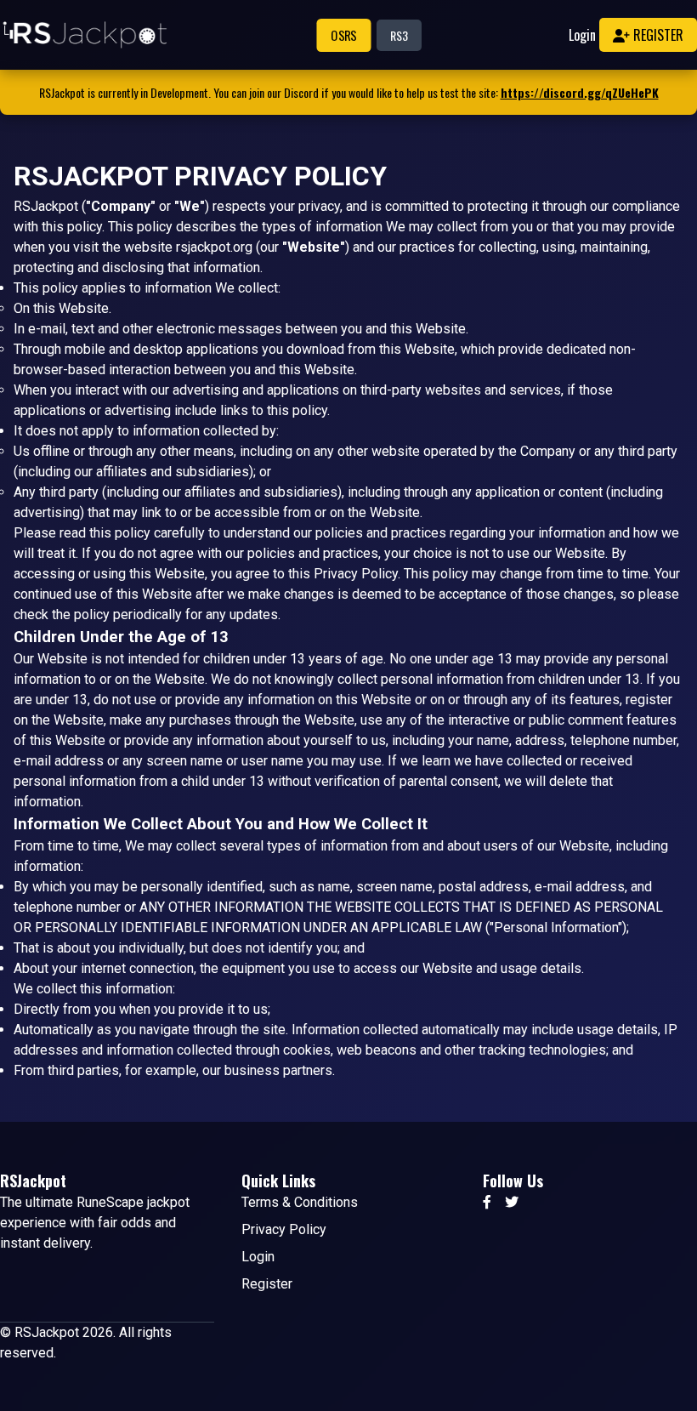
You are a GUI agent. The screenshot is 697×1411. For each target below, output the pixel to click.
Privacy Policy (283, 1229)
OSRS (343, 35)
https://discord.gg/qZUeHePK (580, 92)
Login (582, 35)
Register (656, 35)
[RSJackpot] (85, 35)
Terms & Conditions (299, 1202)
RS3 (399, 35)
